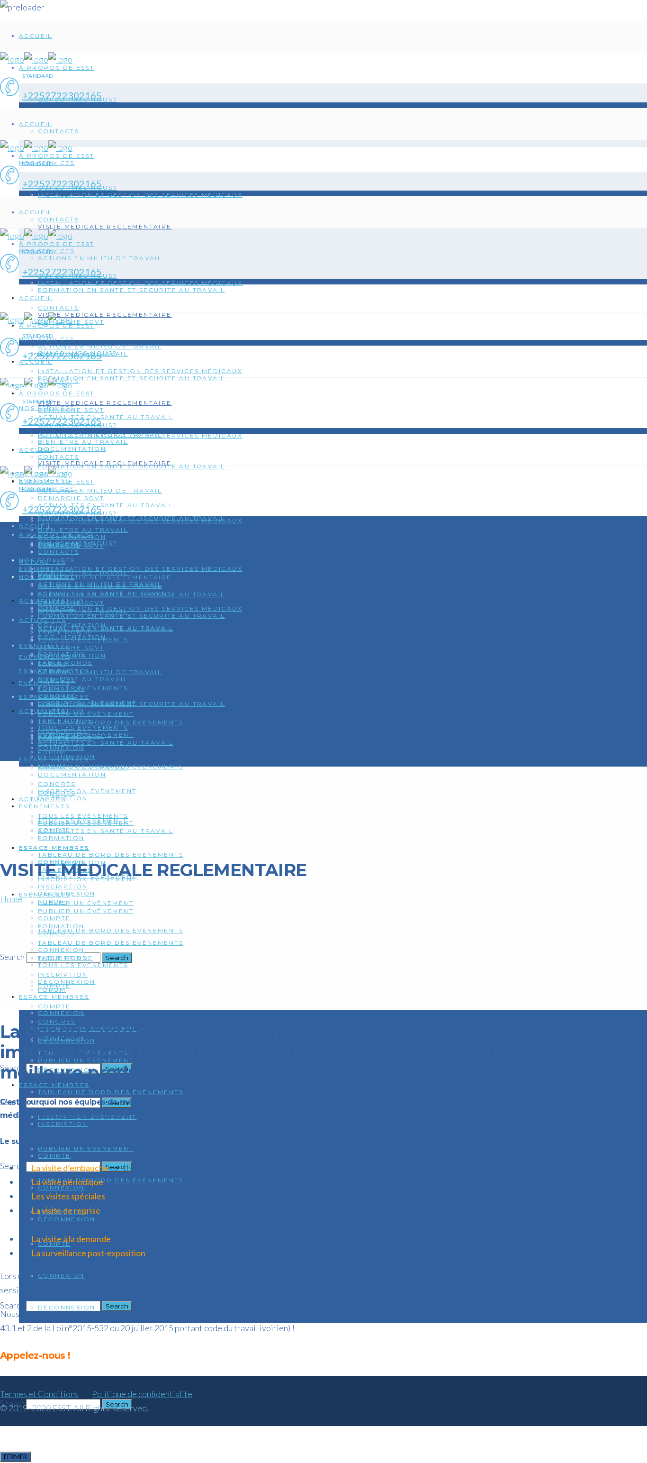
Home (11, 899)
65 (96, 95)
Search (12, 956)
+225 (33, 95)
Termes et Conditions (39, 1394)
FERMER (15, 1457)
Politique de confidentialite (142, 1394)
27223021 (67, 95)
